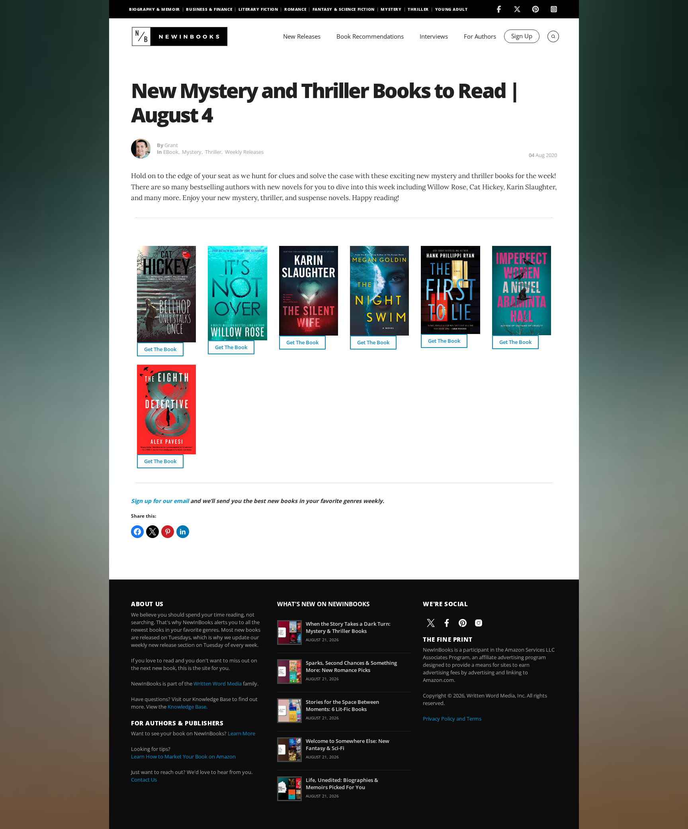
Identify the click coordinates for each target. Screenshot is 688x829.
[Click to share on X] (152, 531)
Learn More (241, 733)
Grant (171, 145)
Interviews (434, 36)
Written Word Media (218, 683)
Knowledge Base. (187, 706)
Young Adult (451, 9)
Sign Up (521, 36)
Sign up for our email (160, 501)
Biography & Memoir (154, 9)
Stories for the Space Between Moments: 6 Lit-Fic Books (342, 705)
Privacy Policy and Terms (452, 718)
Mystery (391, 9)
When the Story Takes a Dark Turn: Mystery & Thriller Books (348, 627)
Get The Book (160, 349)
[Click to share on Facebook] (137, 531)
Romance (295, 9)
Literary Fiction (258, 9)
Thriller (418, 9)
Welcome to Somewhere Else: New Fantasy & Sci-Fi (347, 744)
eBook (170, 151)
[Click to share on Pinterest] (167, 531)
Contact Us (144, 779)
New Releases (302, 36)
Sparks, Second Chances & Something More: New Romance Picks (351, 666)
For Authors (480, 36)
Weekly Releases (244, 151)
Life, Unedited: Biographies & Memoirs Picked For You (342, 783)
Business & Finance (209, 9)
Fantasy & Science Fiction (344, 9)
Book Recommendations (370, 36)
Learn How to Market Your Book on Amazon (183, 756)
